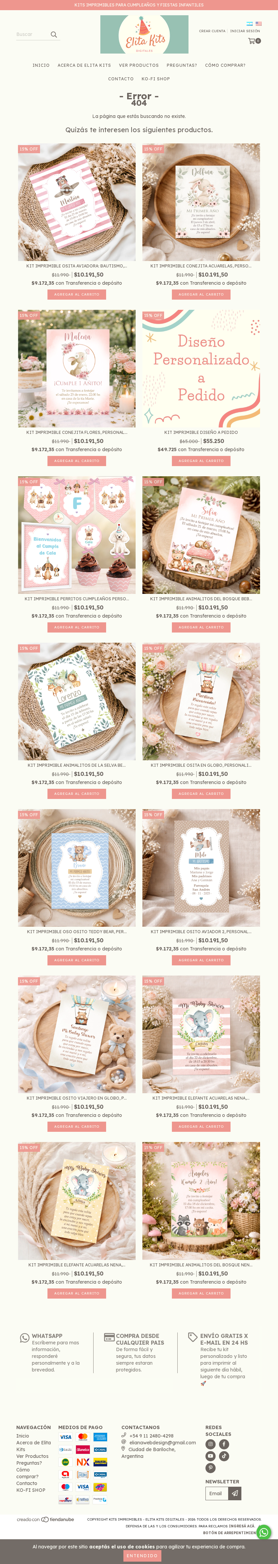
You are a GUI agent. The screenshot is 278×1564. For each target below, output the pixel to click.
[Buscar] (53, 34)
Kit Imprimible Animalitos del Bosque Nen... (201, 1264)
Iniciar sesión (245, 31)
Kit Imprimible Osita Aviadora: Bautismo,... (76, 265)
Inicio (41, 65)
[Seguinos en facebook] (224, 1444)
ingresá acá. (242, 1526)
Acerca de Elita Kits (84, 65)
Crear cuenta (212, 31)
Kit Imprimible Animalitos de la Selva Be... (77, 765)
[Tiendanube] (46, 1521)
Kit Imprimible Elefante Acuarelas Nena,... (201, 1098)
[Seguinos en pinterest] (210, 1468)
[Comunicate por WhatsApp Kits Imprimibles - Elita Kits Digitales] (263, 1532)
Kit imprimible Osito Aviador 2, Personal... (201, 931)
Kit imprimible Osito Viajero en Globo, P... (77, 1098)
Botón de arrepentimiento (232, 1533)
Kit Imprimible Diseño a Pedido (201, 432)
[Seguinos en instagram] (210, 1444)
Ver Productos (139, 65)
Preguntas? (182, 65)
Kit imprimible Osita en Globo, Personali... (201, 765)
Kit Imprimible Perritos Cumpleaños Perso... (77, 598)
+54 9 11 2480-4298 (152, 1436)
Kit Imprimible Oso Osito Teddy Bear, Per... (77, 931)
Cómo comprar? (225, 65)
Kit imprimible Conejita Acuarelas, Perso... (201, 265)
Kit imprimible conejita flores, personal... (76, 432)
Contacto (121, 78)
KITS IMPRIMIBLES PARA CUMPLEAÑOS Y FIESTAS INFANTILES (139, 4)
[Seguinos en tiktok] (224, 1456)
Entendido (142, 1555)
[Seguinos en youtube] (210, 1456)
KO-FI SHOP (156, 78)
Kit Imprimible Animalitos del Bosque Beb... (201, 598)
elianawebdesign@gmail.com (163, 1443)
